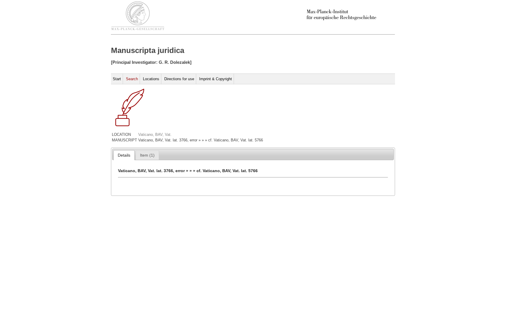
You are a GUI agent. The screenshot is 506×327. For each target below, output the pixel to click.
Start (117, 79)
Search (132, 79)
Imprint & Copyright (215, 79)
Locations (151, 79)
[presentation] (124, 155)
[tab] (124, 155)
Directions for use (179, 79)
